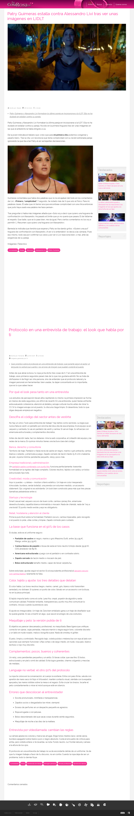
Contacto (108, 4)
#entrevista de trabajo (34, 763)
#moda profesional (64, 763)
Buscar (99, 4)
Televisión (30, 250)
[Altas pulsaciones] (29, 804)
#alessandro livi (41, 250)
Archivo (90, 4)
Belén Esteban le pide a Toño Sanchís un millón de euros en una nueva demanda (110, 186)
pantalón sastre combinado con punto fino (31, 467)
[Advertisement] (67, 97)
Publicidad (27, 812)
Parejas (22, 250)
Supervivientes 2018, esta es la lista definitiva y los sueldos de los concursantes (111, 225)
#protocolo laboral (79, 763)
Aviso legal (35, 812)
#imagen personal (50, 763)
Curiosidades (13, 250)
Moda (23, 763)
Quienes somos (121, 4)
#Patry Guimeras (53, 250)
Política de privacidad (18, 812)
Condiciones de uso (7, 812)
